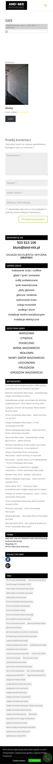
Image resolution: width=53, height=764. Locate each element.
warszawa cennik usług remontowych (20, 718)
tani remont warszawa (35, 671)
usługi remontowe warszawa (17, 701)
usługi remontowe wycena (16, 714)
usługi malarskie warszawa (16, 692)
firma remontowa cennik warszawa (19, 601)
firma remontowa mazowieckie (18, 606)
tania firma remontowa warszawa (19, 666)
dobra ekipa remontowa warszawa (19, 593)
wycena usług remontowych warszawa (20, 727)
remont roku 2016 (38, 653)
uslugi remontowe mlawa (15, 679)
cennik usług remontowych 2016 (18, 584)
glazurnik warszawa (13, 627)
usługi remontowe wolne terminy (18, 710)
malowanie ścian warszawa (16, 649)
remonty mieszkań (13, 658)
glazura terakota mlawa (36, 623)
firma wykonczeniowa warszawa (18, 619)
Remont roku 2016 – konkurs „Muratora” (23, 474)
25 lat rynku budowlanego (16, 580)
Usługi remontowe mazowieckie (18, 697)
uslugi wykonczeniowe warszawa (18, 684)
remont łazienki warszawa (16, 662)
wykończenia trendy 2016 (16, 736)
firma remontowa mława (15, 610)
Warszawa (33, 714)
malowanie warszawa (38, 645)
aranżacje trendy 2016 (37, 580)
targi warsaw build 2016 (36, 675)
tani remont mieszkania (15, 671)
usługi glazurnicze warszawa (17, 688)
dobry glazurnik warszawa (16, 597)
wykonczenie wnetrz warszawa (18, 731)
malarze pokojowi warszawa (17, 640)
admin (23, 25)
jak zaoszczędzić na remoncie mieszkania (22, 632)
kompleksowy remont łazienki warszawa (21, 636)
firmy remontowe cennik (15, 623)
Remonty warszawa (30, 658)
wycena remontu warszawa (16, 723)
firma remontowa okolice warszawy (19, 614)
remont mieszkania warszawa (17, 653)
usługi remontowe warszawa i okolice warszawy (24, 705)
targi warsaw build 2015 (15, 675)
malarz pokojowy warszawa (16, 645)
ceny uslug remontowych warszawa (19, 588)
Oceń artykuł (11, 112)
